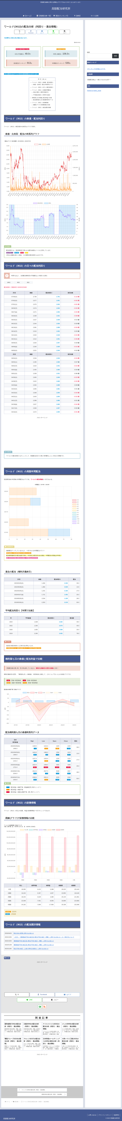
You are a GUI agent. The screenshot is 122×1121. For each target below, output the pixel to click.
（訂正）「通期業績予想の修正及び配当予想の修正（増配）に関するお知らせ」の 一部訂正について (44, 937)
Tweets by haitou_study (94, 90)
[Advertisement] (42, 432)
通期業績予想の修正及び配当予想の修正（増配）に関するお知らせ (34, 941)
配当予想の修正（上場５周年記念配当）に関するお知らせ (31, 948)
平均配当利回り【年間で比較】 (42, 95)
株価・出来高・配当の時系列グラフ (43, 84)
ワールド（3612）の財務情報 (40, 102)
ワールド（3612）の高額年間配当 (41, 90)
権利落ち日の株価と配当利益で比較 (42, 97)
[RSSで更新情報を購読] (44, 1007)
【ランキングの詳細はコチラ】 (96, 69)
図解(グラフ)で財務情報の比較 (41, 104)
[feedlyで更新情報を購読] (40, 1007)
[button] (64, 32)
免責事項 (116, 1115)
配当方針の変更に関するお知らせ (24, 933)
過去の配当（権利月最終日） (41, 92)
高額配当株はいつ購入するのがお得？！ (99, 79)
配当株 (8, 958)
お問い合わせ (92, 1115)
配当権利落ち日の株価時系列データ (43, 100)
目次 (40, 79)
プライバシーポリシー (105, 1115)
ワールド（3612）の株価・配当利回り (42, 82)
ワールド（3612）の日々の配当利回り (42, 87)
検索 (88, 52)
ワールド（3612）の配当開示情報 (41, 107)
